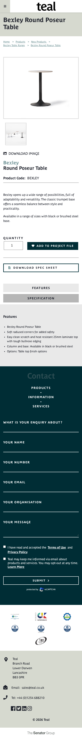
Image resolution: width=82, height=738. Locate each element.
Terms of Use (57, 547)
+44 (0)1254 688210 (30, 697)
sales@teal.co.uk (33, 687)
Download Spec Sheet (35, 267)
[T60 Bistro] (15, 134)
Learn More (16, 566)
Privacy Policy (17, 552)
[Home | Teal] (46, 6)
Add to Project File (55, 245)
